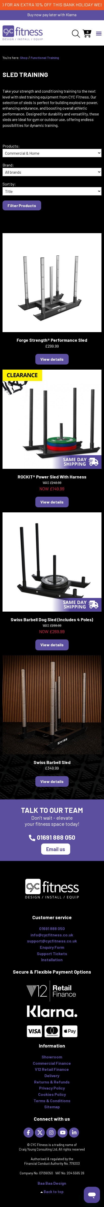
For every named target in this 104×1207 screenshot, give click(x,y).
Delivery (51, 1075)
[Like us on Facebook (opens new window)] (29, 1132)
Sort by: (9, 184)
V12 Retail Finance (52, 1069)
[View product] (52, 282)
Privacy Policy (52, 1087)
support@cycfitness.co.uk (52, 940)
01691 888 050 (56, 837)
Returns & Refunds (52, 1081)
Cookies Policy (52, 1094)
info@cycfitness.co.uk (52, 934)
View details (52, 359)
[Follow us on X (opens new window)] (40, 1132)
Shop (24, 58)
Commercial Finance (52, 1063)
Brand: (8, 165)
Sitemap (52, 1106)
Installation (52, 959)
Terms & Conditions (52, 1100)
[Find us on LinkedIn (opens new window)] (74, 1132)
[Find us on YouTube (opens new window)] (63, 1132)
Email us (55, 849)
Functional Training (45, 58)
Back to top (54, 1192)
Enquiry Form (52, 947)
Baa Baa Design (52, 1183)
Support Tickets (52, 953)
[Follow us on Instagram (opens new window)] (52, 1132)
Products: (11, 146)
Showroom (52, 1056)
